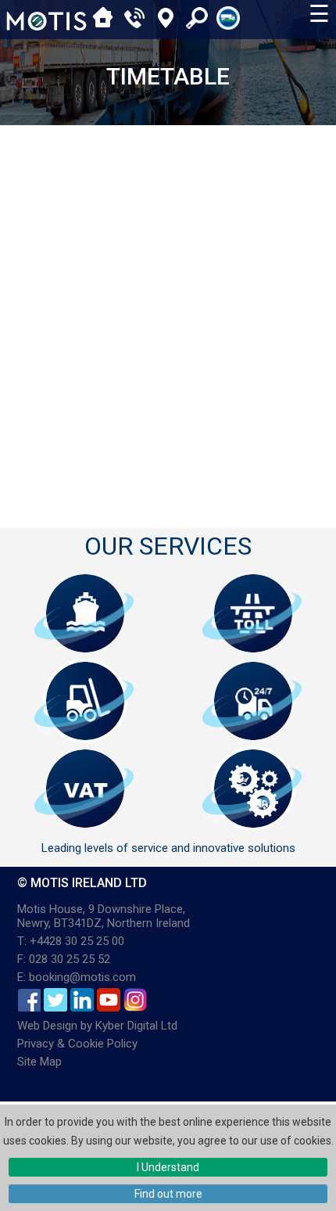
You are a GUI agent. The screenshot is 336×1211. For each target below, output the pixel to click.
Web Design (47, 1026)
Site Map (39, 1062)
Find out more (168, 1194)
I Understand (168, 1167)
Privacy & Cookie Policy (77, 1044)
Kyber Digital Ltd (136, 1026)
